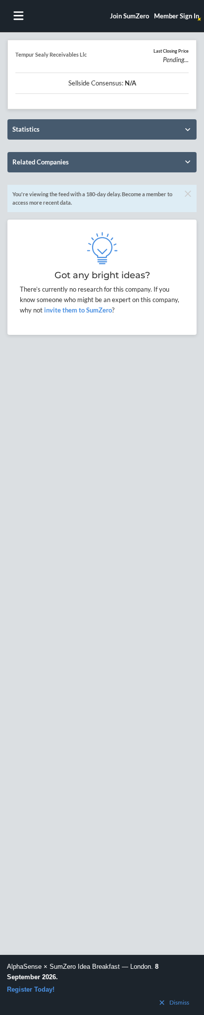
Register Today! (30, 989)
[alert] (102, 985)
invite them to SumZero (77, 310)
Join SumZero (129, 16)
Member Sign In (176, 16)
